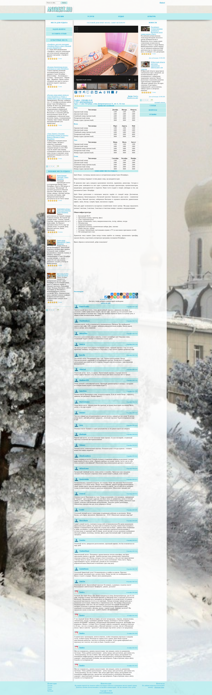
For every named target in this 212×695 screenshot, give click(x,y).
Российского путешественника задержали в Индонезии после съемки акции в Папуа (152, 30)
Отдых (121, 16)
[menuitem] (59, 23)
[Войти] (162, 3)
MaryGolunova (84, 402)
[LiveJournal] (136, 294)
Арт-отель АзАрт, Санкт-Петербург (63, 274)
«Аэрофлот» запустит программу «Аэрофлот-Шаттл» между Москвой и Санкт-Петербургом (59, 46)
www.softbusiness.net (106, 692)
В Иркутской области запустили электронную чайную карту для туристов (153, 65)
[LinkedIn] (133, 294)
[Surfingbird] (130, 297)
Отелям (60, 16)
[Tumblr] (136, 297)
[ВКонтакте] (112, 294)
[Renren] (124, 297)
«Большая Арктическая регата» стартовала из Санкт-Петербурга (57, 68)
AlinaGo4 (82, 369)
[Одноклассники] (115, 294)
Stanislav (82, 540)
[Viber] (127, 294)
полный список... (160, 102)
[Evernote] (115, 297)
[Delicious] (105, 297)
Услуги (90, 16)
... (55, 166)
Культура (152, 16)
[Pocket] (118, 297)
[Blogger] (124, 294)
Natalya (133, 96)
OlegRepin (82, 434)
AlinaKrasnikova (85, 456)
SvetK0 (81, 510)
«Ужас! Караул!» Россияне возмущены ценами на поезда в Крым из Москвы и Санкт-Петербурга (57, 136)
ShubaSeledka (84, 479)
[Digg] (109, 297)
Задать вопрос (59, 29)
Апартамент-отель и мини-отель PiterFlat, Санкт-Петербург (64, 210)
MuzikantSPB (84, 380)
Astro (81, 425)
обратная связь (159, 687)
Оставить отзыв (59, 34)
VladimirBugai (84, 551)
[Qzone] (121, 297)
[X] (121, 294)
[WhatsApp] (130, 294)
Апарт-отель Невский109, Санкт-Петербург (63, 242)
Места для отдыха (59, 23)
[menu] (59, 23)
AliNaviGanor (84, 468)
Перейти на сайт (132, 98)
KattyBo (82, 355)
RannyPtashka (84, 306)
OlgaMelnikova (84, 321)
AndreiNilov (83, 333)
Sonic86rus (83, 391)
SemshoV (82, 412)
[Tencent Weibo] (133, 297)
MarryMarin (83, 520)
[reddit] (112, 297)
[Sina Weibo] (127, 297)
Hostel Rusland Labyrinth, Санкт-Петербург (63, 177)
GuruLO (82, 493)
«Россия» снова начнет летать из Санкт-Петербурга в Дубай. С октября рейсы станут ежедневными (59, 96)
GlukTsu (82, 581)
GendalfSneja (83, 569)
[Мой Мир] (118, 294)
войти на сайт (106, 303)
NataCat (82, 344)
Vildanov (82, 445)
